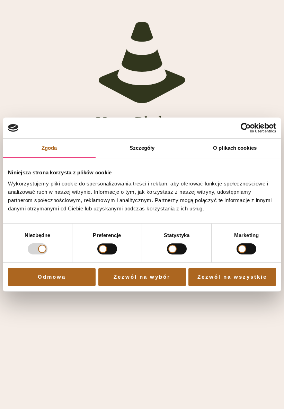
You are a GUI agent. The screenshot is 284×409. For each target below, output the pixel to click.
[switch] (107, 248)
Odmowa (52, 277)
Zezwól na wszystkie (232, 277)
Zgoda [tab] (49, 148)
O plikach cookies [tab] (235, 148)
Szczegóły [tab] (142, 148)
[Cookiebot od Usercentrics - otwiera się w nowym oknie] (245, 128)
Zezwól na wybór (142, 277)
